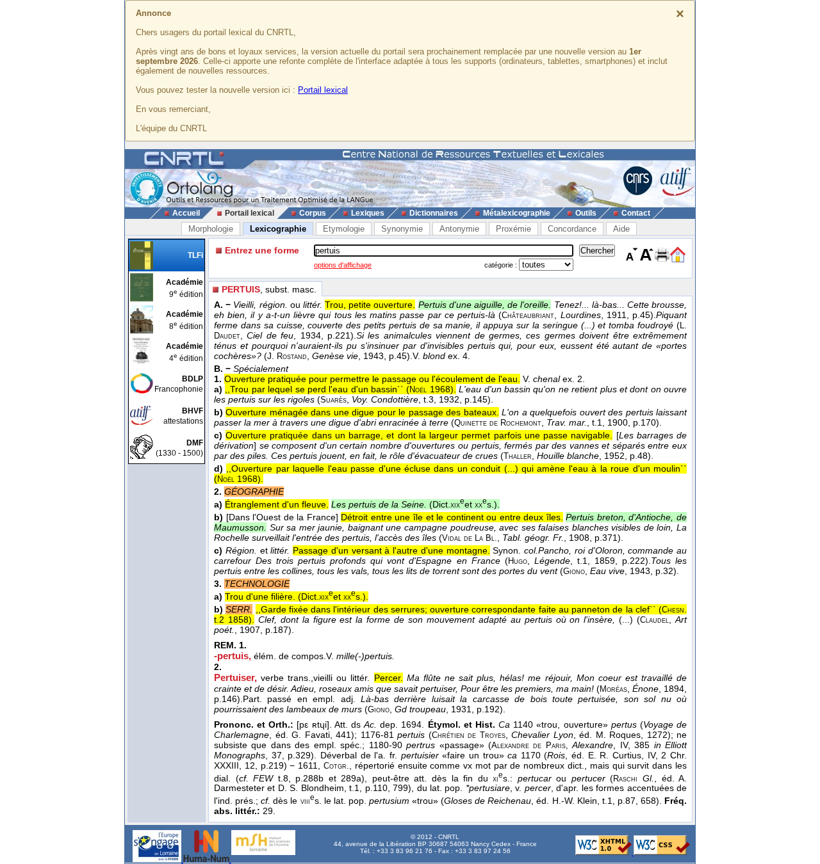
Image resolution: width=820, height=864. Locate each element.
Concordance (572, 229)
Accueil (186, 213)
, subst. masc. (269, 289)
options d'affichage (343, 265)
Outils (585, 213)
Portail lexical (323, 90)
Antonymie (459, 229)
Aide (621, 229)
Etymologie (344, 229)
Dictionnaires (433, 213)
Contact (635, 213)
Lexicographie (278, 229)
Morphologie (210, 229)
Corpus (312, 213)
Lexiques (367, 213)
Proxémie (513, 229)
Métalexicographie (516, 213)
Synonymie (402, 229)
